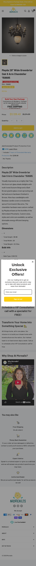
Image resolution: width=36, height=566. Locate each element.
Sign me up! (18, 299)
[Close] (32, 262)
